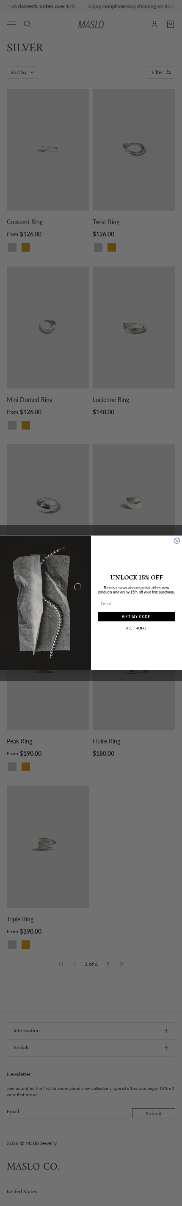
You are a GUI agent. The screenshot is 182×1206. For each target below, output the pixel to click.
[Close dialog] (176, 540)
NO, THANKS (137, 628)
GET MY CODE (136, 617)
